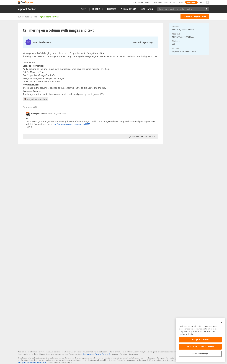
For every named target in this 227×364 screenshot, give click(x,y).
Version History (128, 9)
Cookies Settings (200, 354)
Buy (134, 2)
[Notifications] (207, 2)
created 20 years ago (143, 42)
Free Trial (191, 2)
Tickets (84, 9)
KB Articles (97, 9)
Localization (146, 9)
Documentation (156, 2)
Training (173, 2)
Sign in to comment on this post (141, 136)
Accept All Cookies (200, 339)
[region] (200, 340)
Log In (202, 2)
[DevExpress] (26, 2)
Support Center (143, 2)
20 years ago (59, 113)
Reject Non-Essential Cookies (200, 346)
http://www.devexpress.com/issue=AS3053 (71, 124)
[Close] (222, 322)
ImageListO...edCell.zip (37, 99)
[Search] (206, 9)
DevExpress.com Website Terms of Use (97, 354)
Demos (180, 2)
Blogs (166, 2)
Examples (111, 9)
